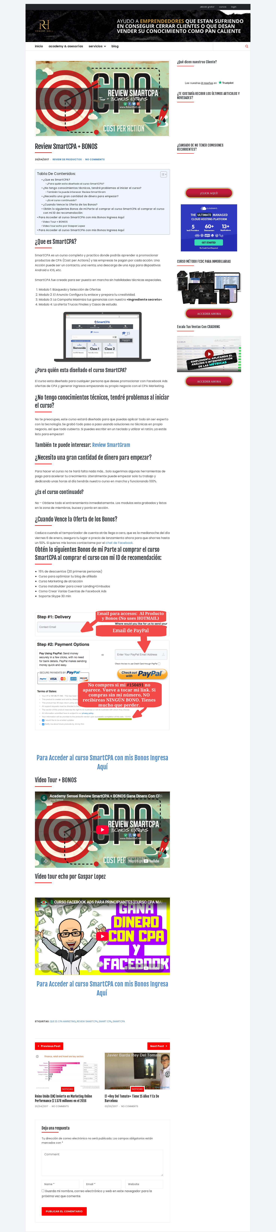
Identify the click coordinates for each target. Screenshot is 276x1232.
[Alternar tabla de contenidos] (162, 174)
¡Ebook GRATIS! (207, 6)
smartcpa (119, 1021)
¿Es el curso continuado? (62, 200)
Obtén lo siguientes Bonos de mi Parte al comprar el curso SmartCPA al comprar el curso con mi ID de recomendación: (103, 211)
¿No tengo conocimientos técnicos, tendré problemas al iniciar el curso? (92, 188)
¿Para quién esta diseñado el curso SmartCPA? (75, 183)
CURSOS (222, 6)
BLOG (115, 46)
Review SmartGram (111, 445)
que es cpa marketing (63, 1021)
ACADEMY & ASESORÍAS (66, 46)
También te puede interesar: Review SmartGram (76, 192)
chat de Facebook (119, 543)
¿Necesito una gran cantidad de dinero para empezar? (80, 196)
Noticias (67, 1089)
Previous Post (50, 1046)
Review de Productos (67, 159)
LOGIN (233, 6)
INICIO (39, 46)
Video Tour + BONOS (55, 222)
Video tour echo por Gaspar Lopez (64, 226)
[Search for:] (232, 46)
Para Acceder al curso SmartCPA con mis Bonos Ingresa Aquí (81, 217)
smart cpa (105, 1021)
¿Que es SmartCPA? (56, 180)
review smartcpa (87, 1021)
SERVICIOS (96, 46)
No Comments (95, 159)
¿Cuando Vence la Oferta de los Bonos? (70, 204)
